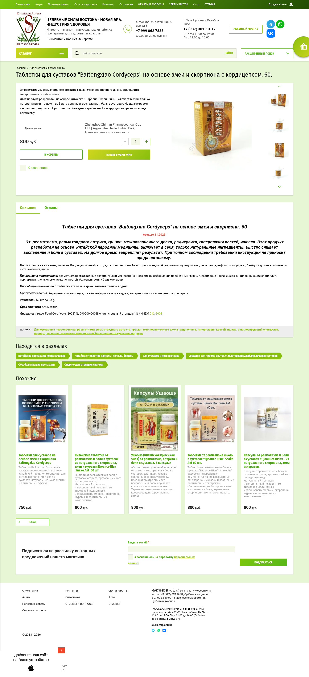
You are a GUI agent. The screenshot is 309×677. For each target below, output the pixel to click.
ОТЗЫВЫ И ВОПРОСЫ (151, 4)
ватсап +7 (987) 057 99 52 (167, 594)
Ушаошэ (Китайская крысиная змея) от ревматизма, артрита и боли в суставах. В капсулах (154, 459)
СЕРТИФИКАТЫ (178, 4)
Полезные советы (58, 4)
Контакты (108, 4)
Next (278, 186)
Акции (39, 4)
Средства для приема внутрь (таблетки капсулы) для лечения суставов (233, 355)
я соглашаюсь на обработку (161, 560)
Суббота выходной (196, 594)
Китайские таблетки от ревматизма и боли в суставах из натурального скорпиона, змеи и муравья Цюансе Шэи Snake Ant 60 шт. (97, 463)
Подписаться (263, 562)
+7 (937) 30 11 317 (180, 590)
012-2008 (156, 313)
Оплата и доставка (85, 4)
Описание (28, 208)
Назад (32, 522)
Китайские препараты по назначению (41, 355)
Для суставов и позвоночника (47, 68)
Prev (278, 86)
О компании (23, 4)
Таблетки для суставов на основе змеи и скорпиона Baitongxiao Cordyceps (37, 459)
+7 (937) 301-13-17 (200, 29)
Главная (21, 68)
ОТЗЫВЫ (210, 4)
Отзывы (51, 208)
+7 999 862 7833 (150, 31)
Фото (196, 4)
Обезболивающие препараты (36, 364)
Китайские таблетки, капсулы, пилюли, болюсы (104, 355)
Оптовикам (126, 4)
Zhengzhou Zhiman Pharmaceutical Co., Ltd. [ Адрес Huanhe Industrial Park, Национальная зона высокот (113, 128)
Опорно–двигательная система (83, 364)
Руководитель (202, 590)
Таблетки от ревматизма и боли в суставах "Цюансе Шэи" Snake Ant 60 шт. (211, 459)
